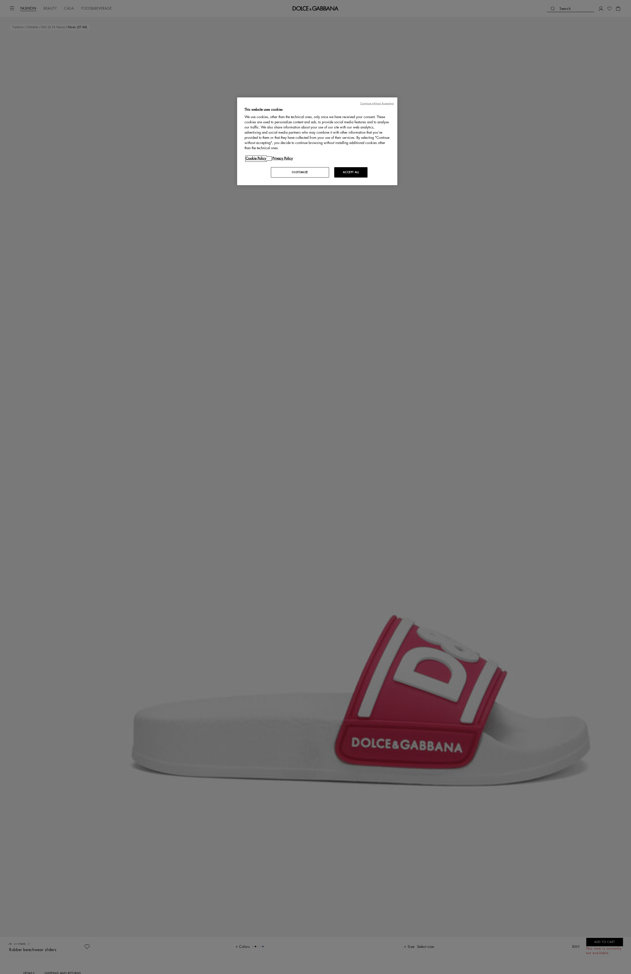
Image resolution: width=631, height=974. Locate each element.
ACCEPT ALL (351, 172)
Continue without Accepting (377, 103)
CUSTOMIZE (300, 172)
